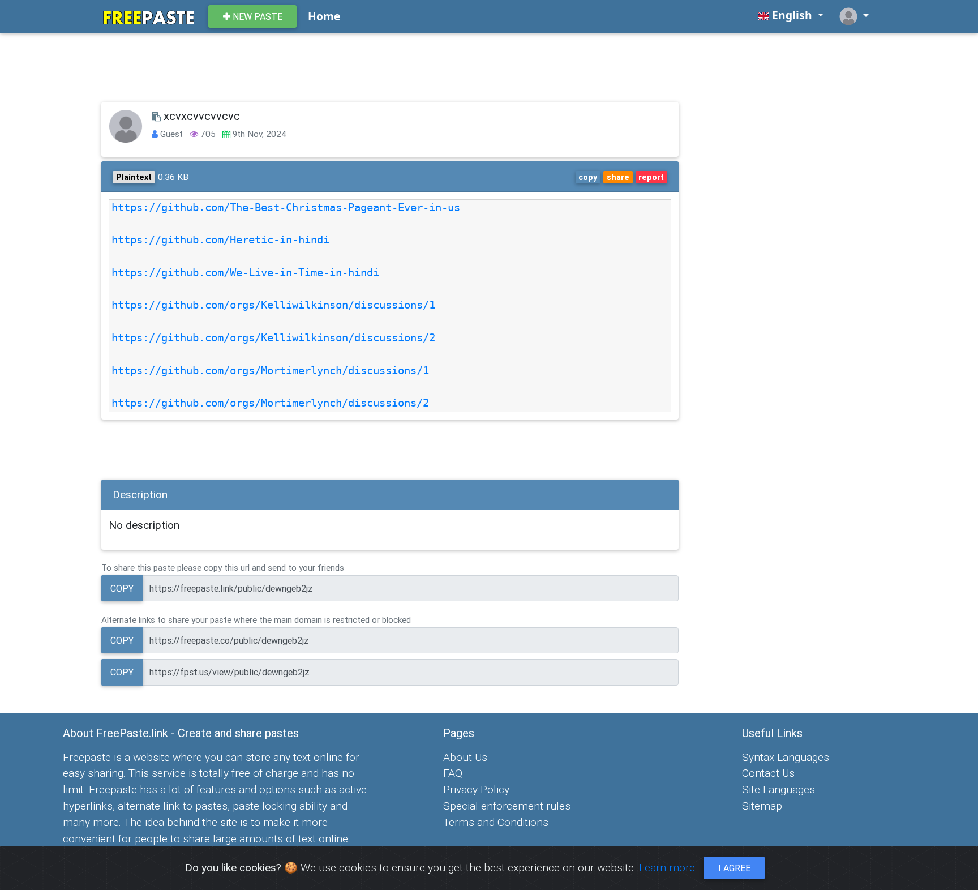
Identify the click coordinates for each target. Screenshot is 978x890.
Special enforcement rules (506, 805)
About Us (465, 757)
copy (587, 177)
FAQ (452, 773)
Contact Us (768, 773)
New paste (256, 16)
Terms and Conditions (495, 822)
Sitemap (762, 805)
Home (324, 16)
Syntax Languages (785, 757)
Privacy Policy (476, 789)
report (651, 177)
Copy (122, 588)
